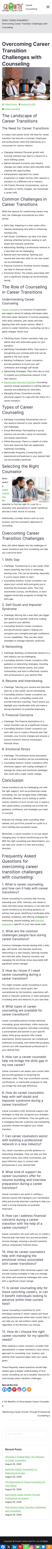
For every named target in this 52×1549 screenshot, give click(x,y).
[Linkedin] (9, 1389)
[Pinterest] (14, 1389)
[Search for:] (26, 1434)
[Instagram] (19, 1389)
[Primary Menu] (48, 7)
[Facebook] (4, 1389)
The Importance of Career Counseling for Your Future (25, 1484)
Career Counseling (12, 109)
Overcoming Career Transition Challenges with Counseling (25, 1509)
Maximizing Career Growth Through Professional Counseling (22, 1496)
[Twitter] (24, 1389)
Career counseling (11, 309)
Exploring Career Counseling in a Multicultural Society (21, 1471)
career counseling (5, 493)
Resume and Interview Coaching (19, 382)
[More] (29, 1389)
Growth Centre (11, 104)
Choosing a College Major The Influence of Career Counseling (24, 1459)
